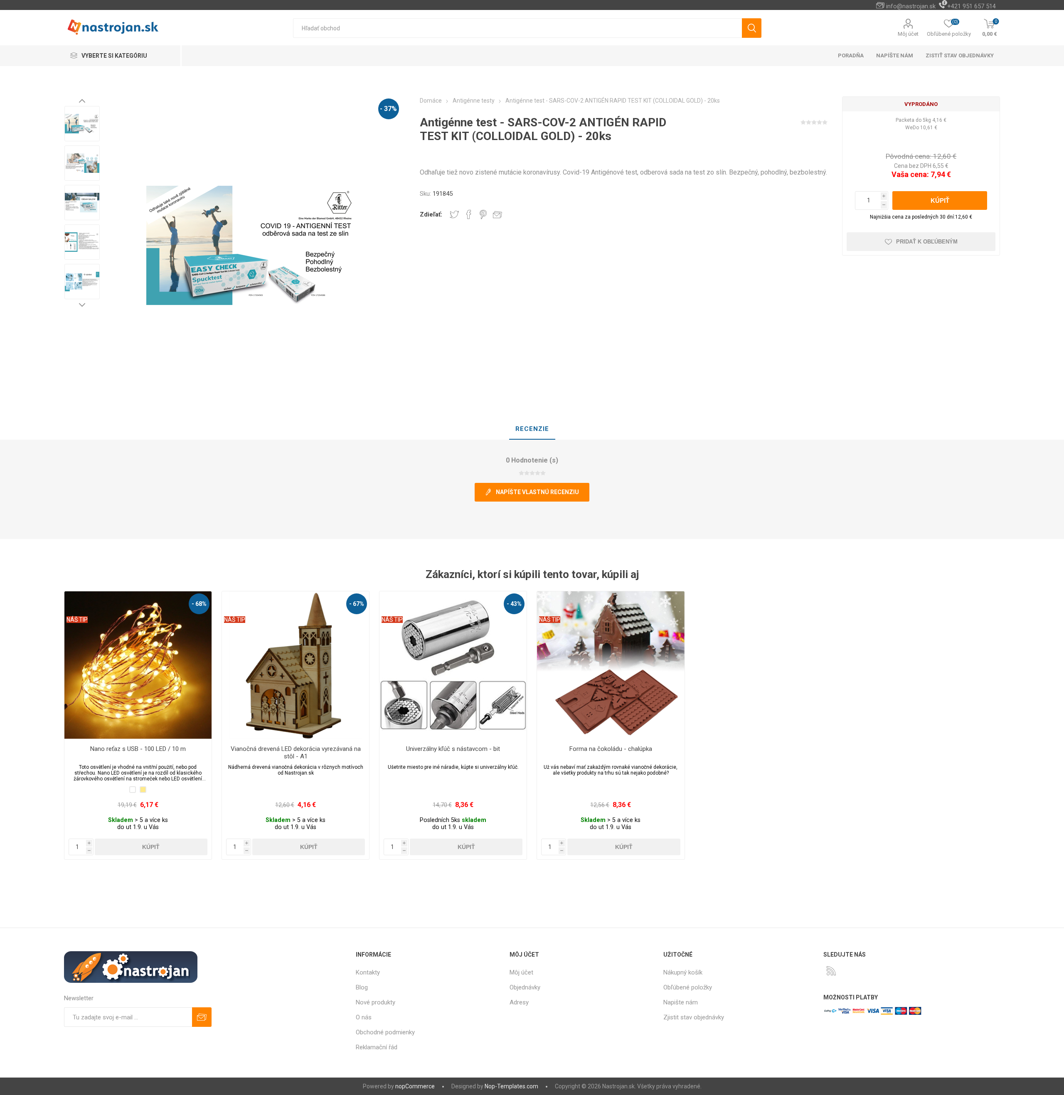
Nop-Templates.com (511, 1086)
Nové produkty (375, 1002)
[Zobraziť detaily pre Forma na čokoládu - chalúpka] (611, 665)
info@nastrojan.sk (911, 6)
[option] (82, 123)
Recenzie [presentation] (532, 429)
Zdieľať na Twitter (454, 214)
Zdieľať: (431, 214)
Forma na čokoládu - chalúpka (610, 749)
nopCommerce (415, 1086)
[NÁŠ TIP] (77, 596)
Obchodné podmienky (385, 1032)
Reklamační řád (376, 1047)
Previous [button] (82, 100)
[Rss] (831, 970)
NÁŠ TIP (77, 619)
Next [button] (82, 304)
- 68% (199, 603)
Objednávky (525, 987)
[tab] (532, 429)
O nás (364, 1017)
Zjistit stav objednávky (693, 1017)
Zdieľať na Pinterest (483, 214)
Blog (362, 987)
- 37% (388, 109)
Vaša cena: (910, 174)
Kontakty (368, 972)
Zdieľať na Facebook (468, 214)
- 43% (514, 603)
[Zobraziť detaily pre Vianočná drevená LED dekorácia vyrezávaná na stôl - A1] (295, 665)
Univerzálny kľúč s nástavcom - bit (453, 749)
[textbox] (517, 28)
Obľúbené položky (687, 987)
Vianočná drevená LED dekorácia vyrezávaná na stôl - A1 (296, 752)
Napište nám (680, 1002)
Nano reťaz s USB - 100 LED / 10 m (138, 749)
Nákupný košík (682, 972)
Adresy (519, 1002)
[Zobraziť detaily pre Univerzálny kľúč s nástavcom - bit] (453, 665)
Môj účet (908, 34)
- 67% (356, 603)
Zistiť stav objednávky (960, 55)
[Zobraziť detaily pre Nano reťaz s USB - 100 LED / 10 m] (138, 665)
